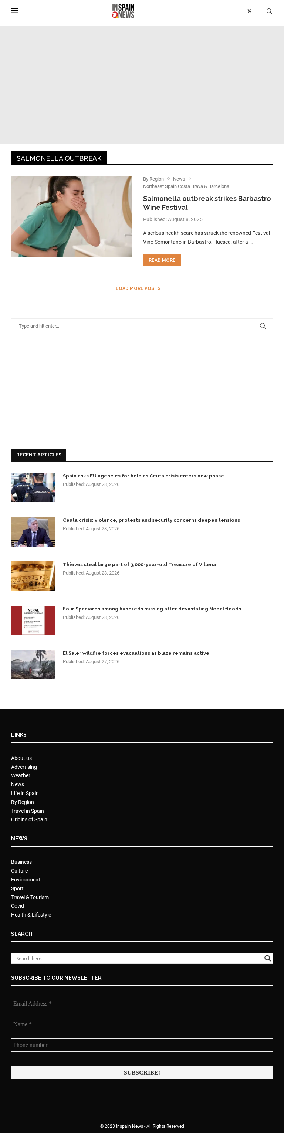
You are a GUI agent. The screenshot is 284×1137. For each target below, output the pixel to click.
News (17, 784)
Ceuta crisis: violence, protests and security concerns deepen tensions (151, 520)
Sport (17, 888)
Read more (162, 260)
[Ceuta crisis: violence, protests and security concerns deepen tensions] (33, 532)
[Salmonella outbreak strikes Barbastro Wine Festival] (71, 216)
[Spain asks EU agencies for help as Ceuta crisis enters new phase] (33, 487)
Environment (25, 880)
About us (21, 758)
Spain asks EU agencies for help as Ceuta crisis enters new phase (143, 476)
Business (21, 862)
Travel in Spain (27, 811)
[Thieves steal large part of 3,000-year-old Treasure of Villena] (33, 576)
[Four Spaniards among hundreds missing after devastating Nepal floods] (33, 620)
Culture (19, 871)
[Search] (269, 11)
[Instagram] (258, 11)
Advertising (24, 767)
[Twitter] (249, 11)
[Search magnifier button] (268, 958)
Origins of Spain (29, 819)
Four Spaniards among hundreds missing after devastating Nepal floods (152, 609)
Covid (17, 906)
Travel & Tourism (30, 897)
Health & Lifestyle (31, 915)
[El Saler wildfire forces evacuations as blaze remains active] (33, 664)
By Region (22, 802)
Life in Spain (25, 793)
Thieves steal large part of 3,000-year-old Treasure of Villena (139, 564)
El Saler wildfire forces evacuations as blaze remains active (136, 653)
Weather (20, 775)
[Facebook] (241, 11)
